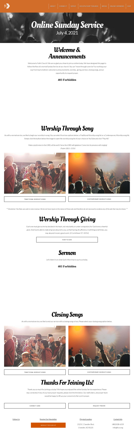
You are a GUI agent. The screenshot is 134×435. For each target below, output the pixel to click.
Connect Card (35, 406)
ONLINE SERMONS (117, 6)
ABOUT (53, 6)
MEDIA (104, 6)
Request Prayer (99, 406)
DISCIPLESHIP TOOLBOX (89, 6)
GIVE (129, 6)
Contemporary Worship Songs (99, 199)
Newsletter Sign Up (48, 425)
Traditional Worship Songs (35, 199)
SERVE (73, 6)
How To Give (67, 240)
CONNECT (63, 6)
